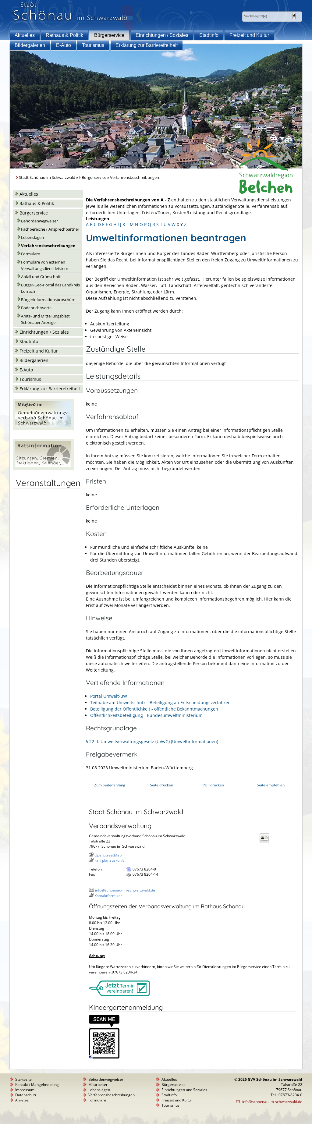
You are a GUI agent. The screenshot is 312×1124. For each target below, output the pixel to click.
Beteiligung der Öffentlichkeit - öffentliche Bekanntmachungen (154, 709)
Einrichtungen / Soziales (162, 35)
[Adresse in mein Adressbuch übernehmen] (266, 842)
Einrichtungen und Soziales (184, 1089)
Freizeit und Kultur (249, 35)
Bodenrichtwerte (36, 307)
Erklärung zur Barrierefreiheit (146, 45)
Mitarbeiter (98, 1084)
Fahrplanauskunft (109, 860)
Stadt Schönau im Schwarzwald (47, 177)
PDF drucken (213, 785)
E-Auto (63, 45)
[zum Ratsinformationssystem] (43, 468)
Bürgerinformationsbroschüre (48, 299)
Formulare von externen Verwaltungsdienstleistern (44, 265)
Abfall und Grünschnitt (41, 276)
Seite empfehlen (271, 785)
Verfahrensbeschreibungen (48, 245)
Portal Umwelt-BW (108, 696)
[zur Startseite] (70, 21)
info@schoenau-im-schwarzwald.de (125, 890)
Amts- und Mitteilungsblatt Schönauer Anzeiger (45, 319)
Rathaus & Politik (64, 35)
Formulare (30, 254)
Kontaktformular (108, 895)
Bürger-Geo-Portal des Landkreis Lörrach (50, 288)
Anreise (21, 1100)
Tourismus (93, 45)
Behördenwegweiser (39, 221)
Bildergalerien (30, 45)
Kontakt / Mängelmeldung (37, 1084)
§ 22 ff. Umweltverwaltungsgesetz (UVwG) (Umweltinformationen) (152, 741)
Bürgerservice (109, 35)
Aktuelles (25, 35)
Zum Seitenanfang (109, 785)
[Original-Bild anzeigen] (104, 1057)
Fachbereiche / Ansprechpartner (50, 229)
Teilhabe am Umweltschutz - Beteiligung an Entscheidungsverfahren (160, 702)
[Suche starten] (294, 16)
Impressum (24, 1089)
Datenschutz (26, 1094)
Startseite (23, 1079)
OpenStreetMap (108, 855)
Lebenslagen (32, 237)
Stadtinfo (208, 35)
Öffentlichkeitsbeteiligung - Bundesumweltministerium (146, 715)
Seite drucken (161, 785)
